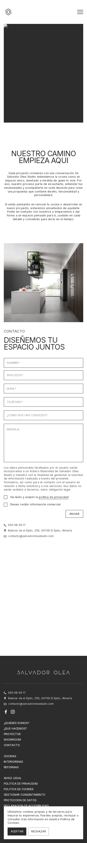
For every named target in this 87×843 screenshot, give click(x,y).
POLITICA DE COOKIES (19, 789)
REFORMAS (11, 767)
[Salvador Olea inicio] (8, 12)
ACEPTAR (17, 831)
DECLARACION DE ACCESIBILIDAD (26, 805)
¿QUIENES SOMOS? (16, 723)
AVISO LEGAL (13, 778)
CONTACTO (12, 745)
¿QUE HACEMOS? (15, 728)
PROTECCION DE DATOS (20, 800)
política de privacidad (53, 497)
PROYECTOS (12, 734)
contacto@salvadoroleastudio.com (31, 536)
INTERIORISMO (13, 761)
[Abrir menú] (80, 12)
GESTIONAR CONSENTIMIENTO (24, 794)
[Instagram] (12, 712)
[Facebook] (6, 712)
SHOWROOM (12, 739)
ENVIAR (74, 514)
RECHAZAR (38, 831)
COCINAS (10, 756)
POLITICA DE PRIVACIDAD (21, 783)
